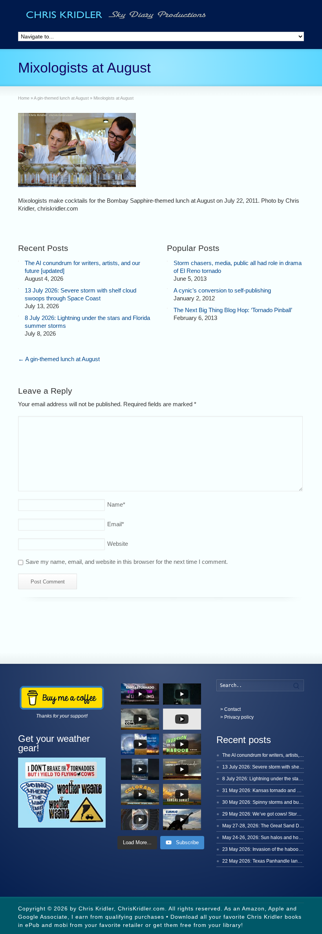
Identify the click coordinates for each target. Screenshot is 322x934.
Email (115, 524)
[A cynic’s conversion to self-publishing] (167, 288)
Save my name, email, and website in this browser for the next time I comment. (127, 561)
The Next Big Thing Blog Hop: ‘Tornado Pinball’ (233, 310)
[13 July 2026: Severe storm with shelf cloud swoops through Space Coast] (18, 288)
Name (116, 504)
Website (117, 543)
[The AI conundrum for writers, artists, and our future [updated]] (18, 261)
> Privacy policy (237, 717)
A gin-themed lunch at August (59, 359)
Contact (232, 709)
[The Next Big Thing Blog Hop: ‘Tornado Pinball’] (167, 308)
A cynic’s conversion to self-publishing (222, 290)
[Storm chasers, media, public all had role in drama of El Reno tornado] (167, 261)
